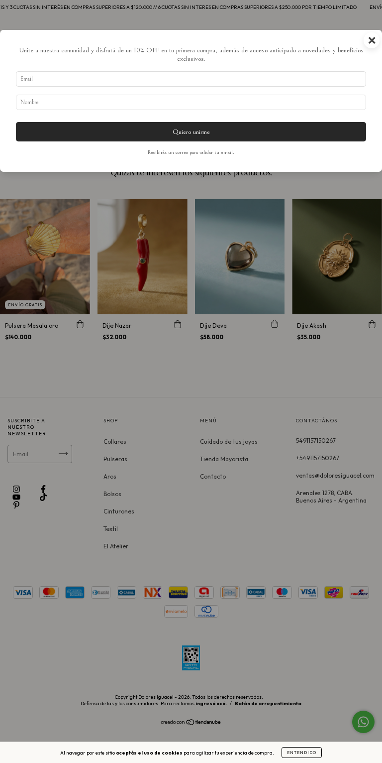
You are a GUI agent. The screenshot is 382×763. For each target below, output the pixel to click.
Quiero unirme (191, 131)
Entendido (301, 752)
